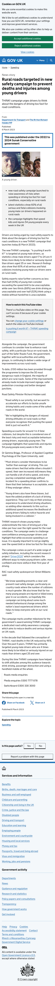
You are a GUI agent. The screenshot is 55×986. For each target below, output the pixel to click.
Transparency (9, 904)
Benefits (6, 784)
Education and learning (14, 825)
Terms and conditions (13, 934)
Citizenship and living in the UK (18, 804)
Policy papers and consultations (18, 898)
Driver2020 (17, 556)
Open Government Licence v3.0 (18, 955)
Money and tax (9, 845)
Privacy (13, 926)
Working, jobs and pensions (16, 861)
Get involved (8, 914)
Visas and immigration (13, 856)
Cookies (24, 926)
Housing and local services (16, 840)
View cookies (27, 52)
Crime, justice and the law (15, 809)
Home (4, 67)
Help (4, 926)
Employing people (11, 830)
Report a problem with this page (27, 756)
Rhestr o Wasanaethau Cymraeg (18, 938)
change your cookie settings (29, 320)
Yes (30, 745)
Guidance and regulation (15, 888)
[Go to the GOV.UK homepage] (12, 60)
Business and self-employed (16, 794)
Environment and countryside (17, 835)
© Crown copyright (27, 979)
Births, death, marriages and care (19, 789)
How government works (14, 909)
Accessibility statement (14, 930)
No (42, 745)
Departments (9, 878)
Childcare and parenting (14, 799)
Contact (33, 930)
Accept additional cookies (27, 38)
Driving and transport (13, 820)
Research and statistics (14, 893)
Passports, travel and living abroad (20, 851)
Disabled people (10, 815)
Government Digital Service (16, 942)
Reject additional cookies (27, 45)
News (5, 883)
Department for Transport (14, 120)
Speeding (15, 67)
